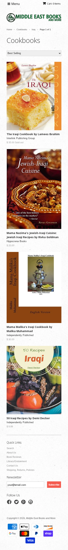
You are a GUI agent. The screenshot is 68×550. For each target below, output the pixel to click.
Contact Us (12, 465)
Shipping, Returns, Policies (20, 470)
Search (10, 448)
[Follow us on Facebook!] (10, 503)
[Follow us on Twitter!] (17, 503)
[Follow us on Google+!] (24, 503)
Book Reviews (14, 457)
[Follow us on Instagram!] (31, 503)
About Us (11, 452)
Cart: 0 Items (53, 3)
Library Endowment (17, 461)
